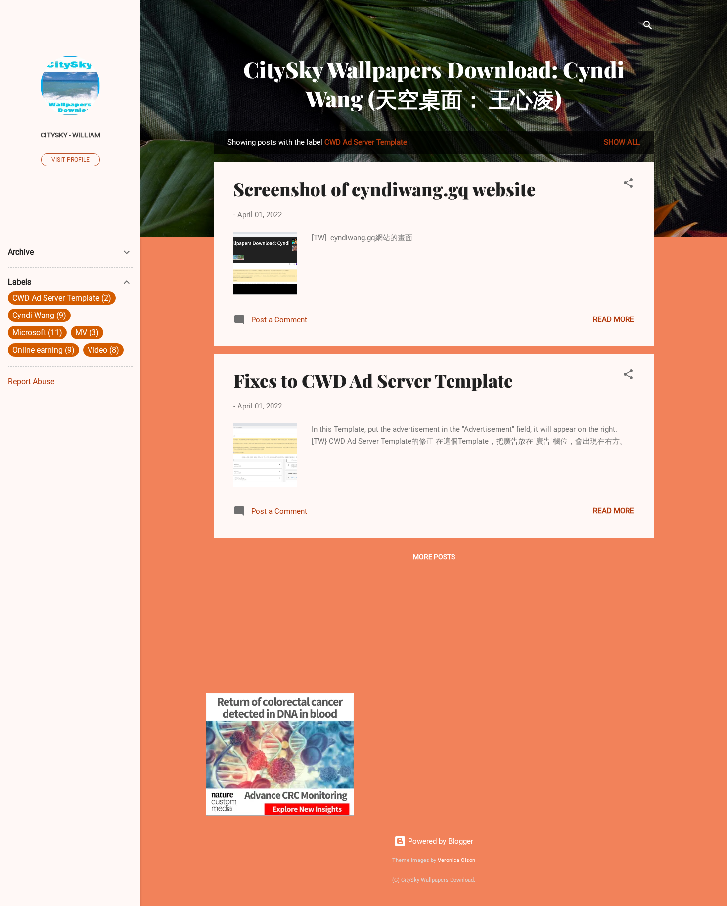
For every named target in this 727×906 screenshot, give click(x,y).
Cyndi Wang (37, 315)
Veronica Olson (456, 860)
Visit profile (70, 159)
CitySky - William (70, 135)
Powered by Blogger (439, 841)
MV (85, 332)
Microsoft (35, 332)
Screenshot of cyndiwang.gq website (384, 189)
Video (102, 350)
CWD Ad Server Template (60, 298)
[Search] (648, 27)
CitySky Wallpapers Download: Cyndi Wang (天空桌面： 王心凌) (434, 83)
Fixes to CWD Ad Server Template (373, 380)
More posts (434, 557)
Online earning (42, 350)
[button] (628, 184)
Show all (622, 142)
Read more (613, 319)
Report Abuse (31, 381)
